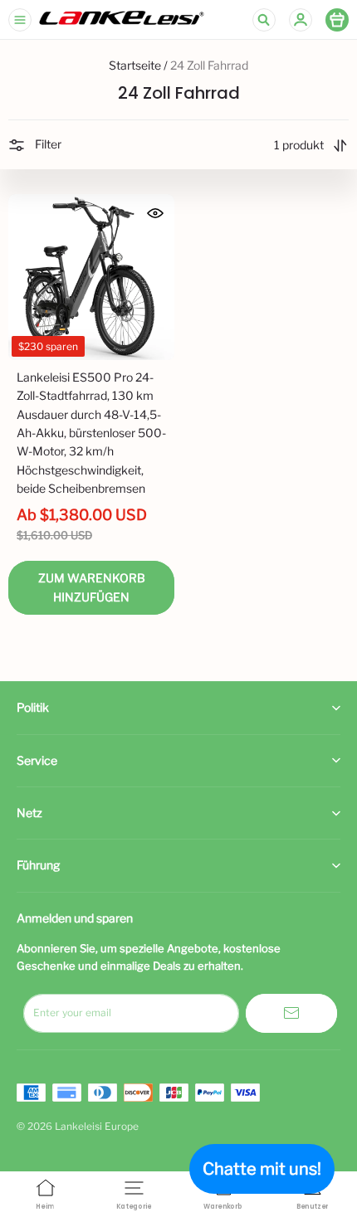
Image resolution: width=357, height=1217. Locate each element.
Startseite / (138, 65)
